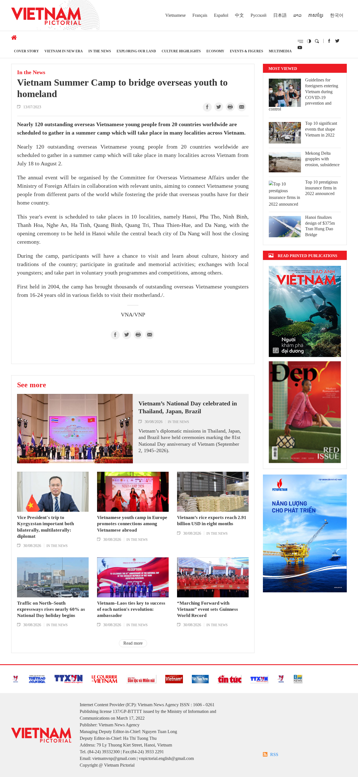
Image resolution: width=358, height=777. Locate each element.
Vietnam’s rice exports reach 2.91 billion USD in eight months (211, 520)
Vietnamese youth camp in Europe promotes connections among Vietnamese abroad (132, 523)
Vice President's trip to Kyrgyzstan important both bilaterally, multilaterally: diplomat (45, 527)
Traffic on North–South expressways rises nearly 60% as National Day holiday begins (51, 609)
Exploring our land (136, 51)
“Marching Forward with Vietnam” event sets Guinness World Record (207, 609)
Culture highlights (181, 51)
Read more (133, 643)
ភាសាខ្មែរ (315, 15)
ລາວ (297, 15)
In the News (99, 51)
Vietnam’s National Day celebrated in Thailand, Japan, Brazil (187, 407)
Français (199, 15)
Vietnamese (175, 15)
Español (221, 15)
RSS (274, 754)
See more (31, 384)
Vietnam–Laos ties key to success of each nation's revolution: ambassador (131, 609)
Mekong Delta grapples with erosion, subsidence (322, 159)
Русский (259, 15)
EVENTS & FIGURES (246, 51)
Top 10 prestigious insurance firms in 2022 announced (321, 187)
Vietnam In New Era (63, 51)
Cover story (26, 51)
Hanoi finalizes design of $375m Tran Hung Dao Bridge (320, 226)
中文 (239, 15)
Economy (215, 51)
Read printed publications (307, 255)
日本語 (280, 15)
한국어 (336, 15)
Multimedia (280, 51)
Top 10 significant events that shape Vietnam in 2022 (321, 129)
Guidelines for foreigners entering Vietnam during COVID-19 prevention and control (303, 94)
